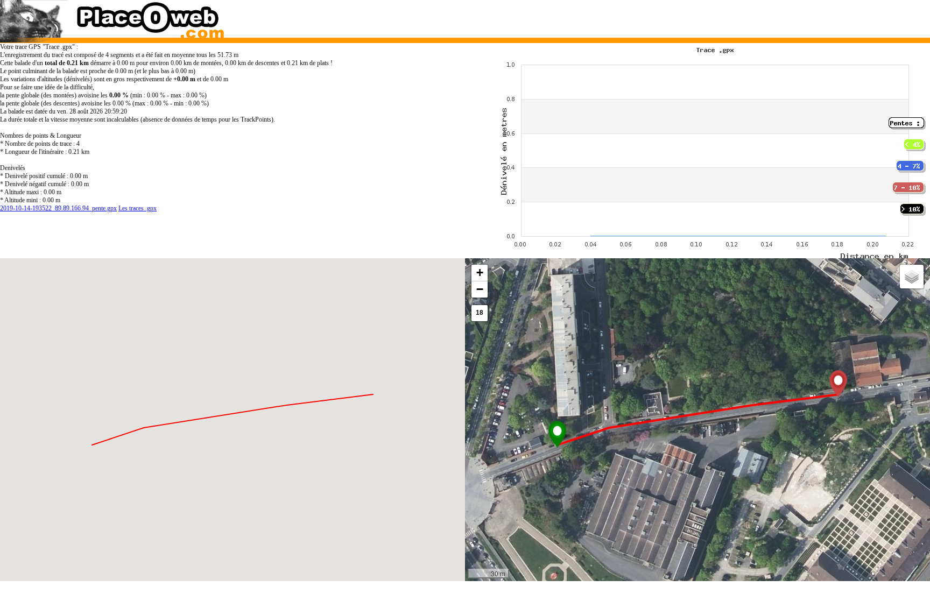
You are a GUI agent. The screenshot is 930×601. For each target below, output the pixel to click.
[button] (557, 434)
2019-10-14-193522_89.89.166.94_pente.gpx (58, 208)
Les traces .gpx (137, 208)
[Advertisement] (685, 16)
